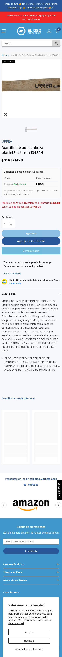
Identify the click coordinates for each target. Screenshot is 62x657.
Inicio (4, 55)
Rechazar (29, 640)
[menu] (4, 31)
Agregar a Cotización (31, 241)
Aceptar (29, 632)
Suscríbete (31, 551)
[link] (16, 451)
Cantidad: (7, 217)
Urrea (7, 141)
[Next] (58, 505)
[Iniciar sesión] (49, 31)
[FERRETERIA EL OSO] (31, 505)
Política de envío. (12, 273)
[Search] (56, 43)
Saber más (15, 283)
